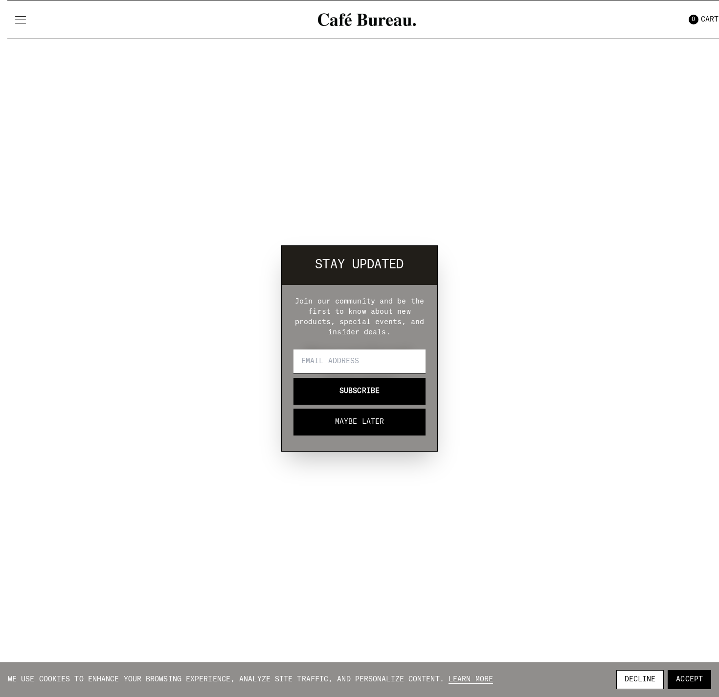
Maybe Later (359, 421)
